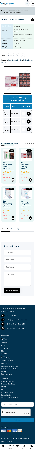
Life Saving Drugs (7, 392)
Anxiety (3, 386)
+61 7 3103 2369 (11, 316)
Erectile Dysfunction (7, 381)
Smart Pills (4, 378)
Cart (17, 447)
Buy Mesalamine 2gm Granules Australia (8, 204)
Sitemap (3, 371)
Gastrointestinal (12, 10)
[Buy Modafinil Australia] (7, 3)
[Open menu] (33, 3)
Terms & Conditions (7, 360)
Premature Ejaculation (8, 384)
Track (31, 449)
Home (4, 10)
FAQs (3, 345)
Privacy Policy (5, 358)
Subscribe (17, 420)
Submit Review (13, 290)
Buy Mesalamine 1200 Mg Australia (25, 165)
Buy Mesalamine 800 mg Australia (7, 165)
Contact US (4, 343)
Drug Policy (5, 363)
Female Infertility (6, 395)
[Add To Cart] (13, 180)
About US (4, 340)
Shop (3, 449)
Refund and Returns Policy (9, 366)
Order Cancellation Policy (9, 369)
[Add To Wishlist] (32, 19)
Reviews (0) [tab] (15, 229)
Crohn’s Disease (23, 10)
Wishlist (10, 447)
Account (24, 449)
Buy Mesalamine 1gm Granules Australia (26, 204)
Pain (2, 389)
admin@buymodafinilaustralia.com (16, 320)
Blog (2, 351)
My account (4, 348)
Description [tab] (5, 229)
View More (28, 143)
